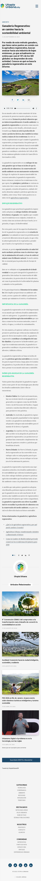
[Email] (29, 100)
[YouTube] (25, 865)
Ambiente (5, 22)
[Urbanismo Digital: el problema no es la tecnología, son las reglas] (20, 722)
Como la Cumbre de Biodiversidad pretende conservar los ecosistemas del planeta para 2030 (22, 542)
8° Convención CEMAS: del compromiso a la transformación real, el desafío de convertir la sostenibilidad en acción (19, 622)
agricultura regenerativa (19, 198)
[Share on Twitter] (18, 100)
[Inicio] (10, 8)
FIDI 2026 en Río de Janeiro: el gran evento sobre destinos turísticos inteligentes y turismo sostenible (20, 700)
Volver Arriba (21, 877)
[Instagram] (20, 865)
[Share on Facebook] (12, 100)
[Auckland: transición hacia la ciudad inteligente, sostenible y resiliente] (20, 644)
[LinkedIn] (23, 100)
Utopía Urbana (20, 576)
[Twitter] (15, 865)
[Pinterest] (29, 555)
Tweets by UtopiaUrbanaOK (10, 768)
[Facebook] (10, 865)
